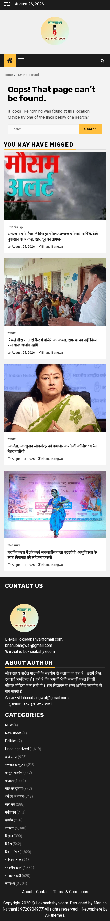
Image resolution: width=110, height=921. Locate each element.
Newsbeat (13, 733)
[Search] (102, 61)
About (27, 891)
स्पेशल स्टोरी (13, 876)
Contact (43, 891)
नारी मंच (10, 804)
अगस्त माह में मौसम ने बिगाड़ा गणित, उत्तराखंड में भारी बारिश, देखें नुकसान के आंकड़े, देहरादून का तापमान (53, 236)
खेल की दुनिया (14, 788)
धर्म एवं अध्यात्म (14, 796)
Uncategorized (17, 749)
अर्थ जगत (11, 757)
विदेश (8, 844)
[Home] (10, 61)
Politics (11, 741)
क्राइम (9, 781)
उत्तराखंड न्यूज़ (15, 227)
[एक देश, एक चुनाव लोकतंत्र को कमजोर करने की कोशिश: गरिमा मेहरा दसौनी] (55, 398)
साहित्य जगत (13, 860)
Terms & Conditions (70, 891)
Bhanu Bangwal (52, 246)
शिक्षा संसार (14, 545)
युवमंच (9, 820)
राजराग (11, 333)
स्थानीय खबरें (13, 868)
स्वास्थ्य (10, 883)
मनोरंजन (10, 812)
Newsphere (92, 909)
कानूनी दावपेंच (14, 773)
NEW (9, 725)
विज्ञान (9, 836)
